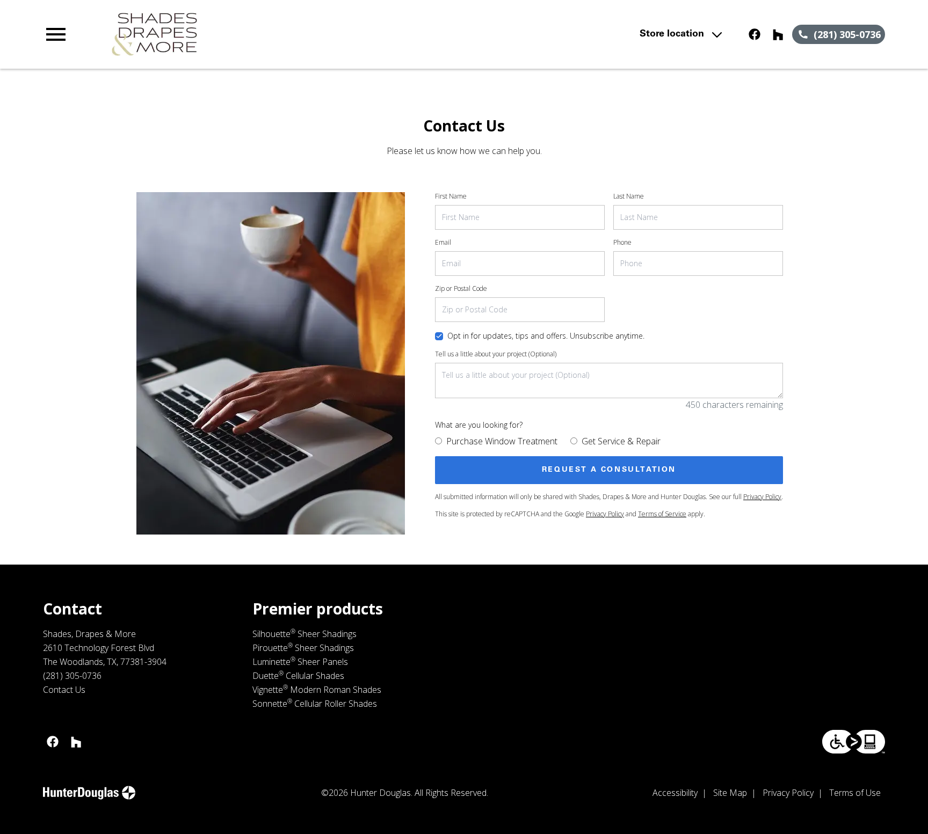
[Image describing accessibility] (853, 742)
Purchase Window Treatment (501, 441)
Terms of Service (662, 513)
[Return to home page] (265, 34)
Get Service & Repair (621, 441)
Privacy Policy (762, 496)
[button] (56, 34)
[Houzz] (778, 34)
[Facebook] (754, 34)
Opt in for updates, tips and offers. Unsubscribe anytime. (545, 336)
